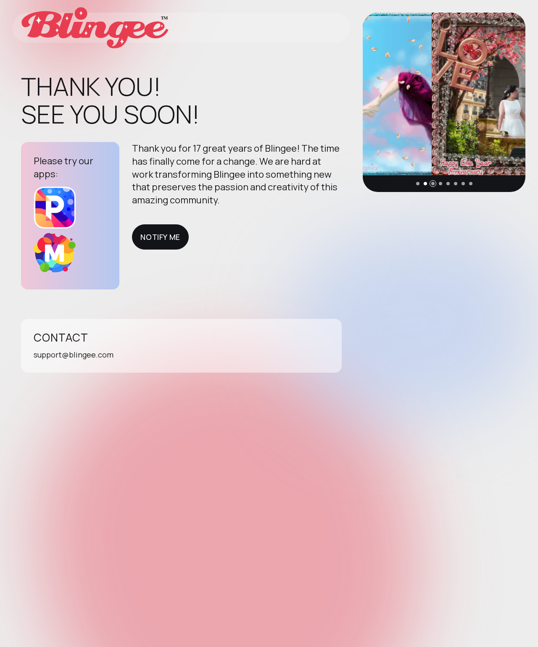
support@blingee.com (73, 355)
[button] (417, 183)
